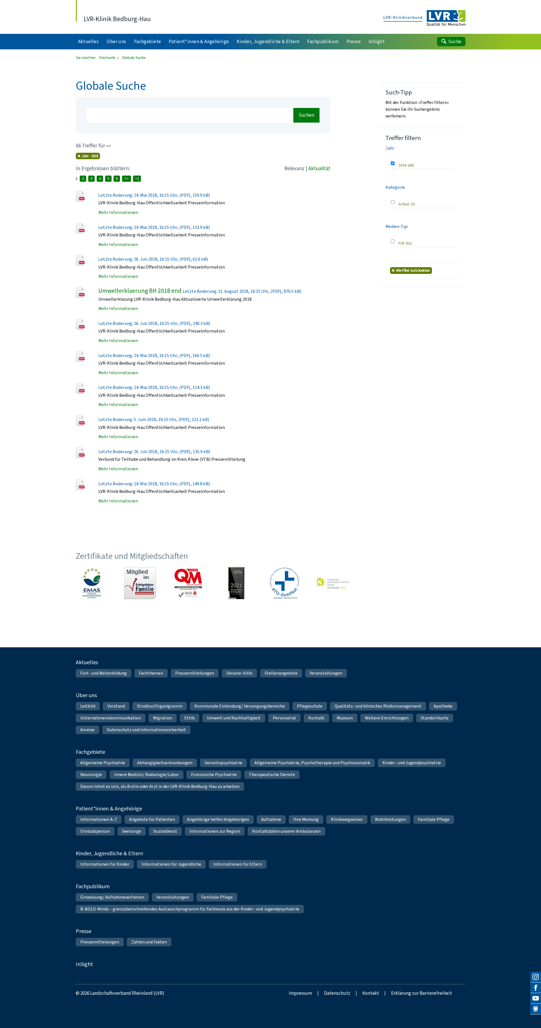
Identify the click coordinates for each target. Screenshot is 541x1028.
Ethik (189, 718)
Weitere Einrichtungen (387, 718)
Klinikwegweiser (347, 819)
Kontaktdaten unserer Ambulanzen (286, 831)
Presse (83, 931)
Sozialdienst (165, 831)
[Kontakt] (535, 1009)
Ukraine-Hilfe (239, 673)
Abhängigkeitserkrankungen (164, 763)
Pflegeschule (309, 706)
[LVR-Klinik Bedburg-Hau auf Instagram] (535, 977)
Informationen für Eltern (237, 864)
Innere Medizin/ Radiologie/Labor (146, 774)
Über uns (86, 695)
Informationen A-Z (98, 819)
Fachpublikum (93, 886)
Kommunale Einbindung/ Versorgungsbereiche (239, 706)
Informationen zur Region (214, 831)
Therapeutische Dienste (272, 774)
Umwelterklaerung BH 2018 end (139, 291)
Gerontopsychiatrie (223, 763)
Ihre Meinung (306, 819)
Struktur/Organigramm (159, 706)
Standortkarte (435, 718)
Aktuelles (87, 662)
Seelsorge (131, 831)
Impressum (300, 993)
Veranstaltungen (326, 673)
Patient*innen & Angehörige (109, 808)
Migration (162, 718)
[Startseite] (424, 18)
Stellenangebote (281, 673)
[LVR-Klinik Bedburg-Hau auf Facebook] (535, 987)
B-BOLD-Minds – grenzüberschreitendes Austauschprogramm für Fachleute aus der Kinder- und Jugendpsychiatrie (189, 909)
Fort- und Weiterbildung (103, 673)
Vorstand (116, 706)
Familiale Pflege (433, 819)
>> (126, 178)
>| (137, 178)
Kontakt (316, 718)
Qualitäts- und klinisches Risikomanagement (378, 706)
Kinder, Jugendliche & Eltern (109, 853)
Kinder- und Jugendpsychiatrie (411, 763)
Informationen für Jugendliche (171, 864)
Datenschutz (337, 993)
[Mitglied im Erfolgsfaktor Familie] (140, 583)
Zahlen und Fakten (149, 942)
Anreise (87, 730)
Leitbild (87, 706)
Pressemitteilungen (194, 673)
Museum (345, 718)
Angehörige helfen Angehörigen (218, 819)
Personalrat (284, 718)
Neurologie (91, 774)
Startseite (107, 57)
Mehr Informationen (118, 212)
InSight (84, 964)
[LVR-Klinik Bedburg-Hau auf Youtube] (535, 998)
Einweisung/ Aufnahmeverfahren (112, 897)
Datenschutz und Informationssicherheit (146, 730)
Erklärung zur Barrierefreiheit (421, 993)
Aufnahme (271, 819)
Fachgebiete (90, 752)
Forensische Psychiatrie (214, 774)
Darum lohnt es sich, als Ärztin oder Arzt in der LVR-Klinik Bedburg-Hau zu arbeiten (160, 786)
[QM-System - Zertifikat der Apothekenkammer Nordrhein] (188, 583)
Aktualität (319, 168)
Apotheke (443, 706)
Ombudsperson (95, 831)
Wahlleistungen (390, 819)
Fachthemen (151, 673)
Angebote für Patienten (152, 819)
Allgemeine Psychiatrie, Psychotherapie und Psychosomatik (312, 763)
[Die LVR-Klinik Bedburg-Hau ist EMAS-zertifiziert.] (92, 583)
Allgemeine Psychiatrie (102, 763)
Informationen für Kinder (104, 864)
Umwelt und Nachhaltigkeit (234, 718)
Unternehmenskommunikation (110, 718)
